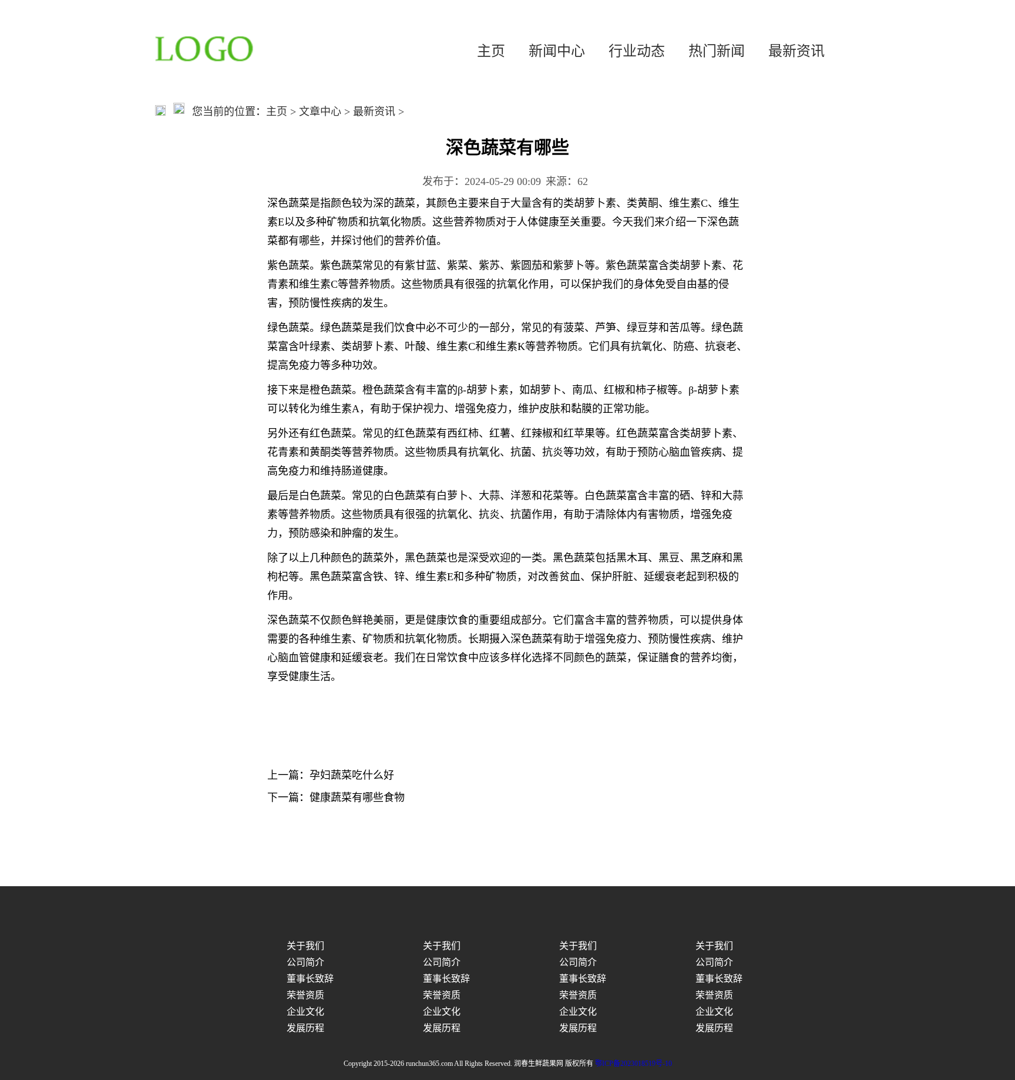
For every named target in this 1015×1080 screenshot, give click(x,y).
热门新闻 (716, 51)
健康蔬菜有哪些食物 (357, 797)
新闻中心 (557, 51)
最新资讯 (796, 51)
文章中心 (320, 111)
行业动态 (637, 51)
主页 (491, 51)
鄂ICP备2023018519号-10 (633, 1063)
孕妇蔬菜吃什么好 (352, 775)
